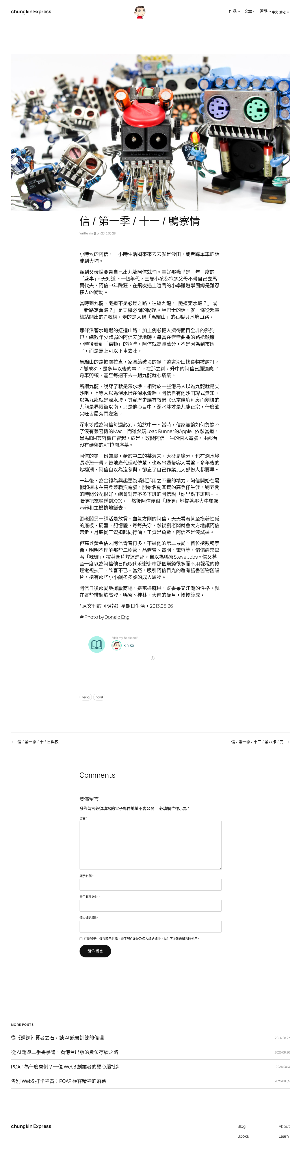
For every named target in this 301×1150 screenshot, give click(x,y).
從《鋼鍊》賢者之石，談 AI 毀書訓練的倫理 (57, 1037)
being (86, 697)
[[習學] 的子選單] (270, 11)
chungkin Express (31, 11)
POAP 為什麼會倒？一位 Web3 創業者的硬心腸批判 (66, 1067)
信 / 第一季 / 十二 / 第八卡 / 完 (257, 741)
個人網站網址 (89, 918)
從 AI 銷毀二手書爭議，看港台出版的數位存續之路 (64, 1052)
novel (99, 697)
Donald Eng (117, 617)
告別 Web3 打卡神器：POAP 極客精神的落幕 (58, 1081)
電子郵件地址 (90, 897)
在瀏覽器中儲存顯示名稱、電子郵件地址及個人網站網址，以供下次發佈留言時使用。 (142, 938)
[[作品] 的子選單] (239, 11)
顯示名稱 (87, 876)
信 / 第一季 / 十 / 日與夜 (38, 741)
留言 (84, 818)
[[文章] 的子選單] (254, 11)
